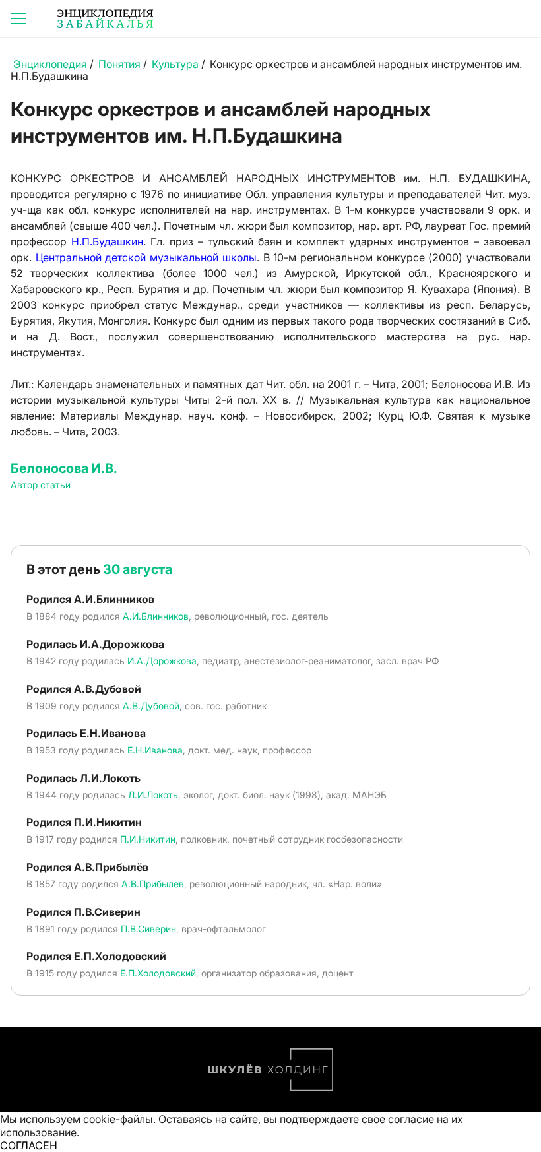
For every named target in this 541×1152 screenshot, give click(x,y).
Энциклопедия (50, 64)
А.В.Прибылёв (152, 883)
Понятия (119, 64)
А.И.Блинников (156, 616)
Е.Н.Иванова (155, 749)
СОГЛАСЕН (28, 1145)
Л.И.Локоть (153, 794)
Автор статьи (41, 484)
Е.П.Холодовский (158, 972)
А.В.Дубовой (151, 705)
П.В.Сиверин (148, 928)
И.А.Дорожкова (162, 660)
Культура (175, 64)
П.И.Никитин (147, 839)
